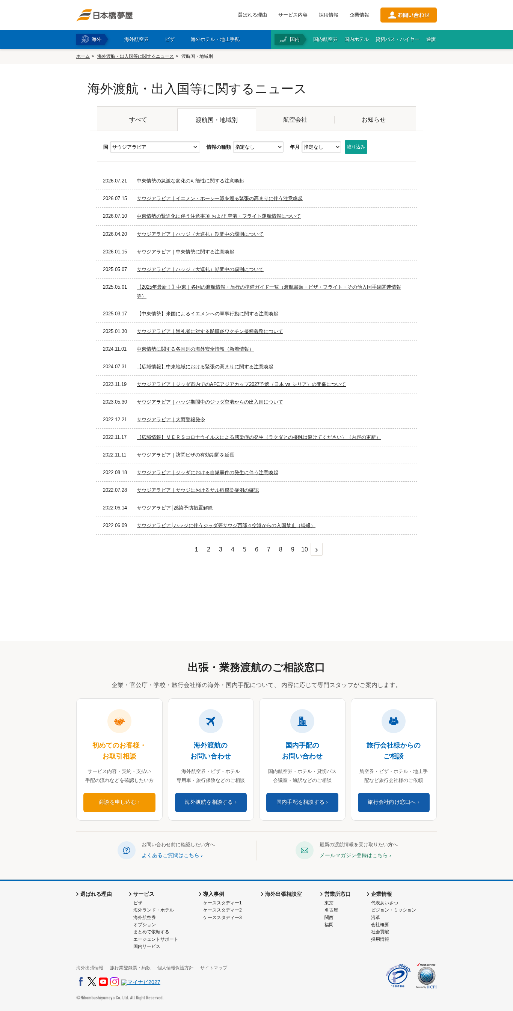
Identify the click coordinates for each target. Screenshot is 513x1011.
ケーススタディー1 (222, 903)
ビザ (137, 903)
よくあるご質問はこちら (170, 855)
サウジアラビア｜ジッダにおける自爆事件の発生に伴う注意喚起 (207, 472)
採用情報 (328, 15)
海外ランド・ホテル (153, 910)
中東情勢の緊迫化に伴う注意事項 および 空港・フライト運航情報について (219, 216)
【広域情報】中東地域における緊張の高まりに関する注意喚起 (205, 366)
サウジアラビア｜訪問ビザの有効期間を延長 (185, 455)
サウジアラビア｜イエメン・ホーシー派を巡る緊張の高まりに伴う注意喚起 (220, 198)
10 (304, 549)
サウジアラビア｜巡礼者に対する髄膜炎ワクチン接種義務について (210, 331)
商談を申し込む (117, 802)
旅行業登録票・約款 (130, 967)
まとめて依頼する (151, 931)
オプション (144, 924)
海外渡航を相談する (209, 802)
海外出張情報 (89, 967)
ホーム (83, 56)
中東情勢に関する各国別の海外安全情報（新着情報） (195, 349)
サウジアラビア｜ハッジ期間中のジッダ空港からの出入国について (210, 402)
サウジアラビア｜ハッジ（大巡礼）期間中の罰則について (200, 234)
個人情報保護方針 (175, 967)
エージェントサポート (155, 939)
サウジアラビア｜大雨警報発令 (171, 419)
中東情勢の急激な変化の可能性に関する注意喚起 (190, 181)
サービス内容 (293, 15)
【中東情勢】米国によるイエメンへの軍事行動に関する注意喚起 (207, 313)
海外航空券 (144, 917)
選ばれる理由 (252, 15)
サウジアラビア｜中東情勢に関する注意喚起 (185, 252)
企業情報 (359, 15)
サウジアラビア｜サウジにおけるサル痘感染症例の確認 (198, 490)
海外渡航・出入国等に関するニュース (135, 56)
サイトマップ (213, 967)
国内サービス (146, 946)
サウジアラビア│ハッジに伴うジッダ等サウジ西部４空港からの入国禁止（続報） (226, 525)
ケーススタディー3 (222, 917)
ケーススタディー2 (222, 910)
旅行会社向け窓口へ (392, 802)
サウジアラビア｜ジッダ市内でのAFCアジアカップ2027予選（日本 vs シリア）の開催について (241, 384)
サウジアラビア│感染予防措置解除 (175, 508)
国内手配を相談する (300, 802)
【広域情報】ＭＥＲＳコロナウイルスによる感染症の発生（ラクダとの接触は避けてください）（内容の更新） (259, 437)
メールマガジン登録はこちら (354, 855)
